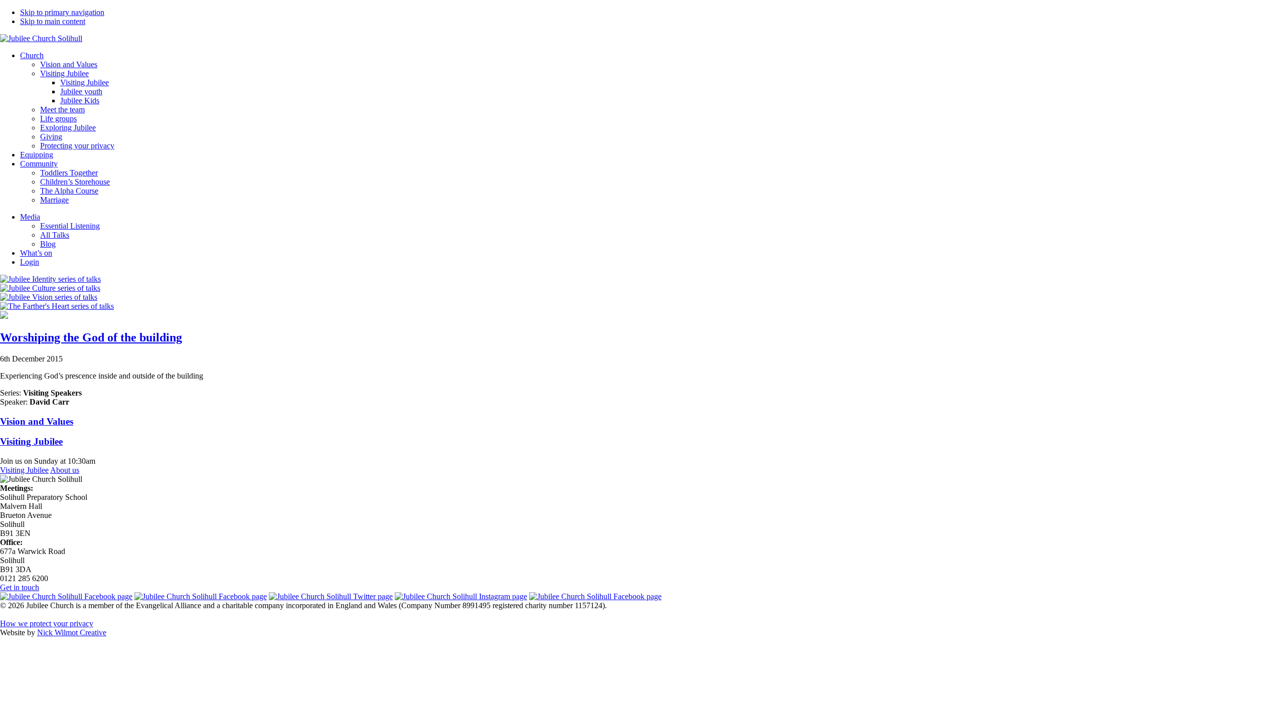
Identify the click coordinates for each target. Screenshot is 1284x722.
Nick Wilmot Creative (71, 632)
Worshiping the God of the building (91, 337)
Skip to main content (52, 21)
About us (64, 470)
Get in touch (19, 587)
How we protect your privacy (46, 623)
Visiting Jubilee (24, 470)
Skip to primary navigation (62, 12)
